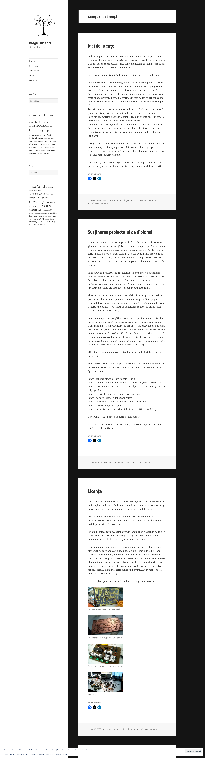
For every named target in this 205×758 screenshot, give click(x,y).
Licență (45, 144)
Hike (55, 141)
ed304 (51, 138)
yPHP (41, 153)
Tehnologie (34, 71)
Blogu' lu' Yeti (40, 43)
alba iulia (41, 115)
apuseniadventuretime (35, 119)
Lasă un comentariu (99, 203)
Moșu (30, 147)
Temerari (32, 153)
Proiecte (33, 80)
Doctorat (44, 138)
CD (51, 126)
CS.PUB (46, 134)
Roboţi (52, 150)
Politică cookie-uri (61, 754)
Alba (33, 116)
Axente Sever (37, 122)
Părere (43, 150)
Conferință (51, 131)
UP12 (37, 153)
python (38, 150)
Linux (49, 144)
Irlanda (36, 144)
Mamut (54, 144)
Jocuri (40, 144)
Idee (31, 144)
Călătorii (33, 138)
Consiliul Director (35, 135)
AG (30, 115)
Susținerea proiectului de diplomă (120, 232)
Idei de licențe (101, 46)
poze (53, 147)
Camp (47, 126)
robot (48, 150)
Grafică (50, 141)
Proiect (32, 150)
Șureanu (46, 153)
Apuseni (50, 115)
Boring (31, 126)
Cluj (46, 131)
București (39, 125)
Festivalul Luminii (42, 141)
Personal (46, 147)
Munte (32, 75)
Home (32, 61)
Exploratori (33, 141)
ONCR (41, 147)
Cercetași (33, 66)
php (51, 147)
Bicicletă (50, 122)
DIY (39, 138)
